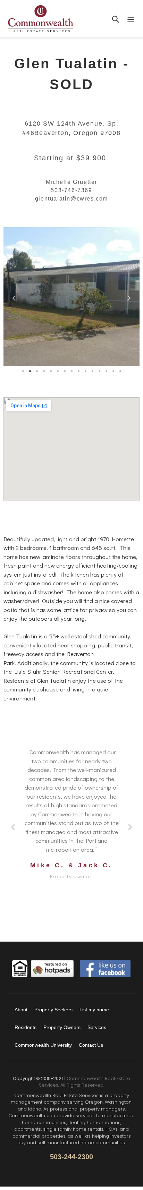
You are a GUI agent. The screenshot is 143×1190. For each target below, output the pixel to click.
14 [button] (113, 371)
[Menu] (130, 18)
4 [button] (43, 371)
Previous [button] (13, 296)
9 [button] (78, 371)
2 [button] (29, 371)
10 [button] (85, 371)
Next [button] (129, 296)
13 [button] (106, 371)
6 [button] (57, 371)
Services (96, 1027)
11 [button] (92, 371)
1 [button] (22, 371)
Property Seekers (53, 1009)
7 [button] (64, 371)
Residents (25, 1027)
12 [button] (99, 371)
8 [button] (71, 371)
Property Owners (62, 1027)
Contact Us (91, 1045)
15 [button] (120, 371)
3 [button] (36, 371)
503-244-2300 (71, 1157)
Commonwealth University (43, 1045)
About (21, 1009)
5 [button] (50, 371)
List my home (94, 1009)
